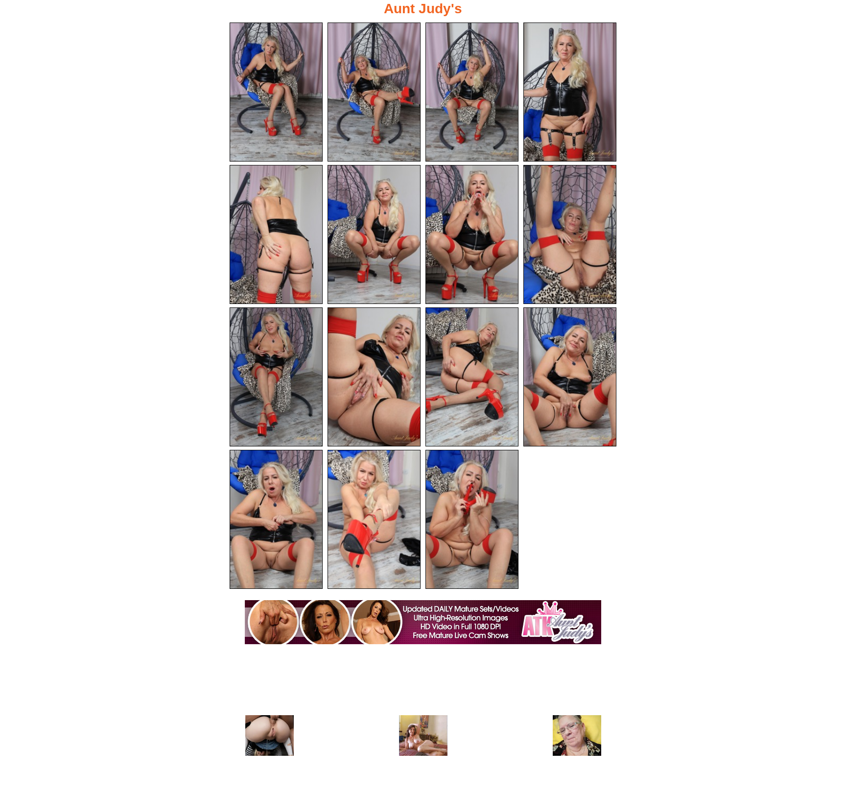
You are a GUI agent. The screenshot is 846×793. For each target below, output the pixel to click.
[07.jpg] (471, 234)
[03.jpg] (471, 92)
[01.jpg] (276, 92)
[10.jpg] (374, 376)
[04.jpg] (569, 92)
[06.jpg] (374, 234)
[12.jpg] (569, 376)
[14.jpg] (374, 519)
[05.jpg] (276, 234)
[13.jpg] (276, 519)
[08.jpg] (569, 234)
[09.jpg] (276, 376)
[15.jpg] (471, 519)
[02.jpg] (374, 92)
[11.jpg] (471, 376)
